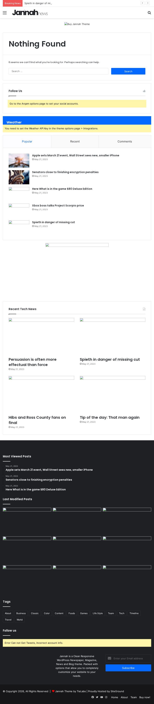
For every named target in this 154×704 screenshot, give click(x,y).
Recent (75, 141)
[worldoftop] (30, 12)
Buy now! (144, 697)
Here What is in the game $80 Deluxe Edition (62, 189)
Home (114, 697)
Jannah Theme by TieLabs (70, 691)
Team (111, 613)
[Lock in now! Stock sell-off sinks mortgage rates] (77, 521)
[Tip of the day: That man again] (112, 394)
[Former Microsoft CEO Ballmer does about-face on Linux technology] (127, 521)
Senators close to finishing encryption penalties (65, 172)
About (8, 613)
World (20, 619)
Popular (27, 141)
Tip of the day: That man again (110, 417)
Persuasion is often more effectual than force (33, 362)
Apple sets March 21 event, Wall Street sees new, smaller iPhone (75, 155)
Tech (121, 613)
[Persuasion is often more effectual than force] (41, 336)
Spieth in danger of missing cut (42, 3)
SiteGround (117, 691)
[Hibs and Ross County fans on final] (41, 394)
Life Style (98, 613)
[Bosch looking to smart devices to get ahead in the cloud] (27, 550)
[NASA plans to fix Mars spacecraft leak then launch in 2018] (77, 579)
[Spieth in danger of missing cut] (19, 227)
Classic (35, 613)
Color (47, 613)
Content (59, 613)
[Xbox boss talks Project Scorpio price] (19, 211)
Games (84, 613)
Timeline (134, 613)
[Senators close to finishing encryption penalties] (19, 177)
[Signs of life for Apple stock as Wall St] (77, 550)
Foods (72, 613)
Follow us (9, 630)
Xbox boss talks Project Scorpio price (58, 205)
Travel (8, 619)
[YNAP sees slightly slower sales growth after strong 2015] (127, 550)
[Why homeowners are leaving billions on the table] (27, 521)
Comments (125, 141)
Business (21, 613)
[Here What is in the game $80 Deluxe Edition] (19, 194)
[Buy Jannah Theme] (77, 23)
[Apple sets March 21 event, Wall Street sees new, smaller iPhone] (19, 161)
